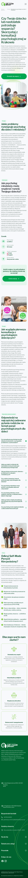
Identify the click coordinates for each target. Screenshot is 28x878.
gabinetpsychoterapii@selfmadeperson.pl (14, 819)
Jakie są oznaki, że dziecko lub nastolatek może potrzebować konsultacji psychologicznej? (10, 466)
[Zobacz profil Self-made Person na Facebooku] (2, 861)
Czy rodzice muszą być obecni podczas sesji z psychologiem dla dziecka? (10, 480)
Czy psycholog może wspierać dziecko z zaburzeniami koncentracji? (12, 507)
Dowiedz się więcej (13, 76)
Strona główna (3, 10)
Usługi (8, 9)
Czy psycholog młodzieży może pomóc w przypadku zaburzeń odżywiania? (10, 487)
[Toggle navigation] (25, 4)
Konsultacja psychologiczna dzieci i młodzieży (18, 10)
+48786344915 (7, 817)
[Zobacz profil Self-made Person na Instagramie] (5, 861)
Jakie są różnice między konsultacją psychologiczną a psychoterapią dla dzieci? (11, 501)
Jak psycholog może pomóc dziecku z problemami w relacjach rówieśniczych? (12, 473)
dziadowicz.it (10, 875)
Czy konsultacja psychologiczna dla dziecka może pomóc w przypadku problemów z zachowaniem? (11, 441)
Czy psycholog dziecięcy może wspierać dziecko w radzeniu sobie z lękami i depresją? (11, 494)
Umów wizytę (13, 278)
